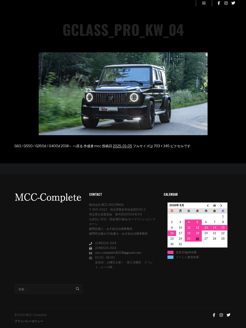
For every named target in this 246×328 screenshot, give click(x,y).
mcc (97, 146)
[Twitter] (233, 3)
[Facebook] (219, 3)
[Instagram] (226, 3)
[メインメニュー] (204, 3)
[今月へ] (214, 205)
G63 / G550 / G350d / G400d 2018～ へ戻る (48, 146)
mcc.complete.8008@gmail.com (118, 253)
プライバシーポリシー (28, 321)
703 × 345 (162, 146)
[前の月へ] (206, 205)
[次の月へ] (223, 205)
